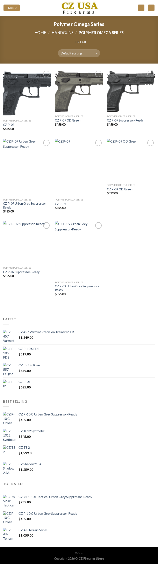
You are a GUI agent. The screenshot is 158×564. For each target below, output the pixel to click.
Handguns (62, 32)
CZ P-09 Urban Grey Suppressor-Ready (77, 288)
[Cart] (151, 8)
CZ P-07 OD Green (67, 120)
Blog (79, 552)
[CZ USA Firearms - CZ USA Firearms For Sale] (79, 8)
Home (40, 32)
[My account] (141, 8)
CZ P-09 (60, 204)
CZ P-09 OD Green (119, 189)
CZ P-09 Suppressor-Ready (21, 272)
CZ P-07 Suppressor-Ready (125, 120)
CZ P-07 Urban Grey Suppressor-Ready (25, 205)
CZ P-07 (8, 124)
